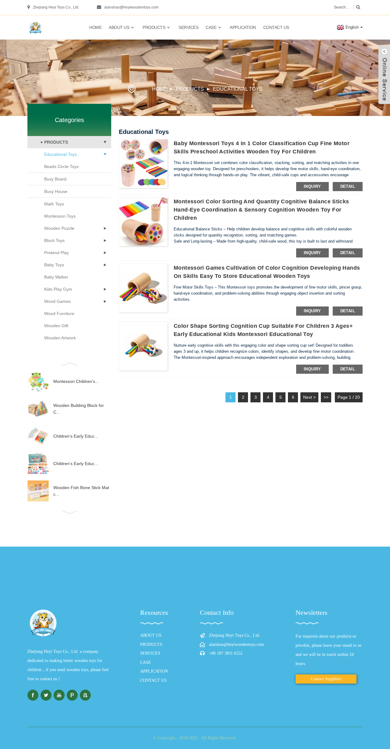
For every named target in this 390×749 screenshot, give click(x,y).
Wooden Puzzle (59, 228)
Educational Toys (237, 89)
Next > (309, 397)
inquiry (312, 186)
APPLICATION (243, 27)
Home (95, 27)
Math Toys (54, 203)
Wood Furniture (59, 313)
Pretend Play (56, 252)
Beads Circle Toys (61, 166)
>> (326, 397)
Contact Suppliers (326, 679)
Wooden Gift (56, 325)
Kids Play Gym (58, 289)
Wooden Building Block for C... (78, 409)
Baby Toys (54, 264)
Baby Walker (56, 277)
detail (347, 186)
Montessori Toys (60, 216)
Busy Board (55, 179)
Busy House (55, 191)
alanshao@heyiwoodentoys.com (131, 7)
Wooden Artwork (60, 337)
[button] (69, 363)
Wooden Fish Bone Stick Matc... (81, 491)
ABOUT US (119, 27)
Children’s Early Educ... (75, 436)
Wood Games (57, 301)
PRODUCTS (154, 27)
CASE (211, 27)
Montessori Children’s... (76, 381)
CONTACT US (276, 27)
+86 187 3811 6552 (226, 653)
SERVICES (188, 27)
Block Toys (54, 240)
